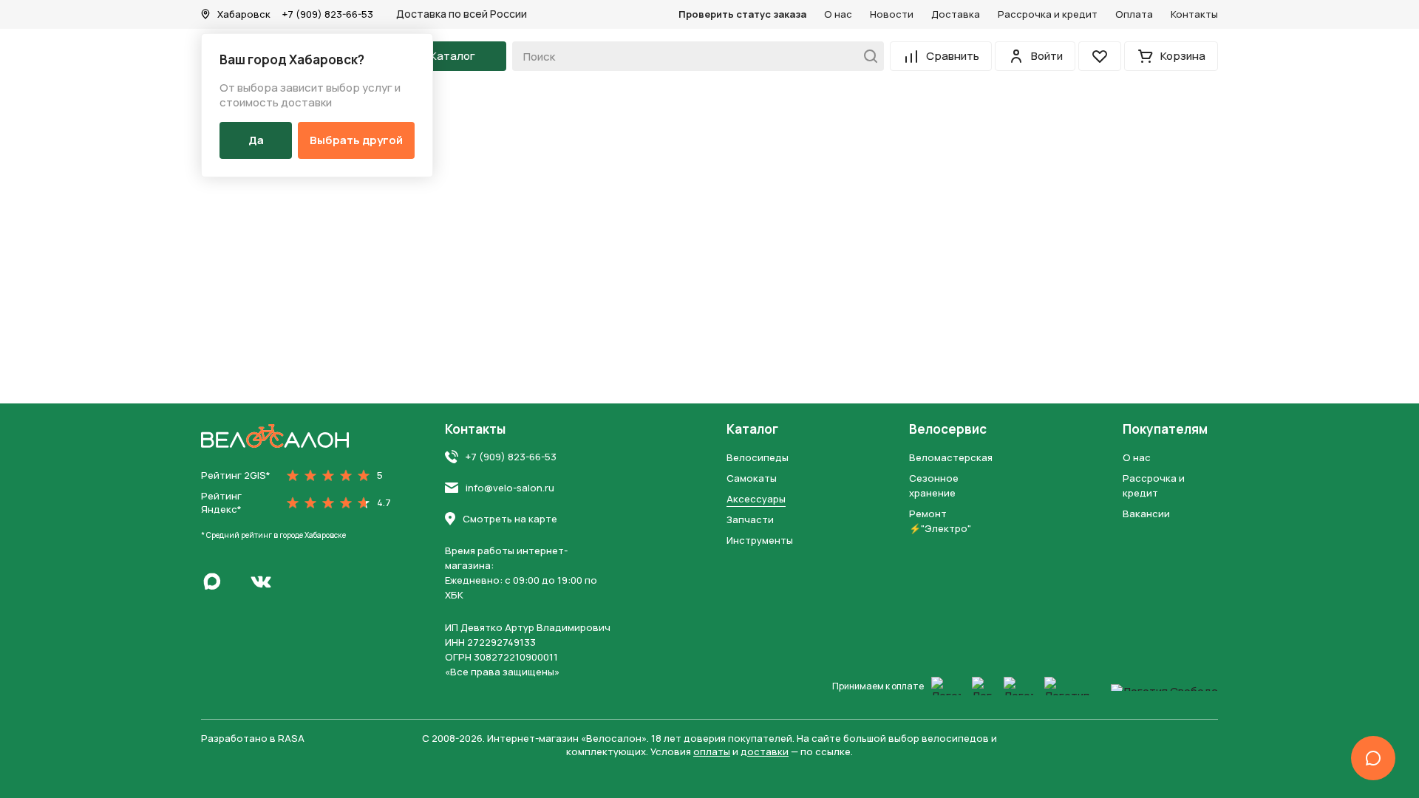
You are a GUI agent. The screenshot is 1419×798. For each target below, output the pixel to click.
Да (256, 140)
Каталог (752, 429)
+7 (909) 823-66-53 (327, 14)
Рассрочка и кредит (1048, 14)
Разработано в (252, 738)
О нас (838, 14)
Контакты (1194, 14)
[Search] (866, 56)
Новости (891, 14)
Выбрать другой (356, 140)
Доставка (955, 14)
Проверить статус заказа (742, 14)
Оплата (1134, 14)
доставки (765, 751)
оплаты (711, 751)
